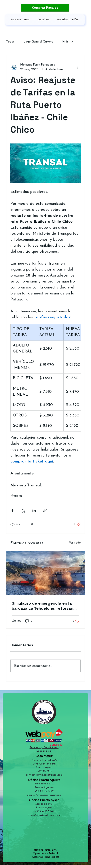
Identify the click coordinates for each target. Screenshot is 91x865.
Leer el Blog (43, 751)
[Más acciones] (78, 67)
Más (65, 41)
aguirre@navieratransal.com (44, 795)
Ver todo (75, 542)
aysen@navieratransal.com (44, 815)
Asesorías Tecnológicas (45, 856)
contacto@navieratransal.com (44, 775)
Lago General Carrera (38, 41)
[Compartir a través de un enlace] (45, 510)
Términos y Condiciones (44, 747)
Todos (10, 41)
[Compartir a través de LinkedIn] (34, 510)
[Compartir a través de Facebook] (12, 510)
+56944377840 (44, 771)
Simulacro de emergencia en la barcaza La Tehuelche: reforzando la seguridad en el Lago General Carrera (45, 606)
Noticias (16, 495)
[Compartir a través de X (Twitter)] (23, 510)
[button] (43, 20)
